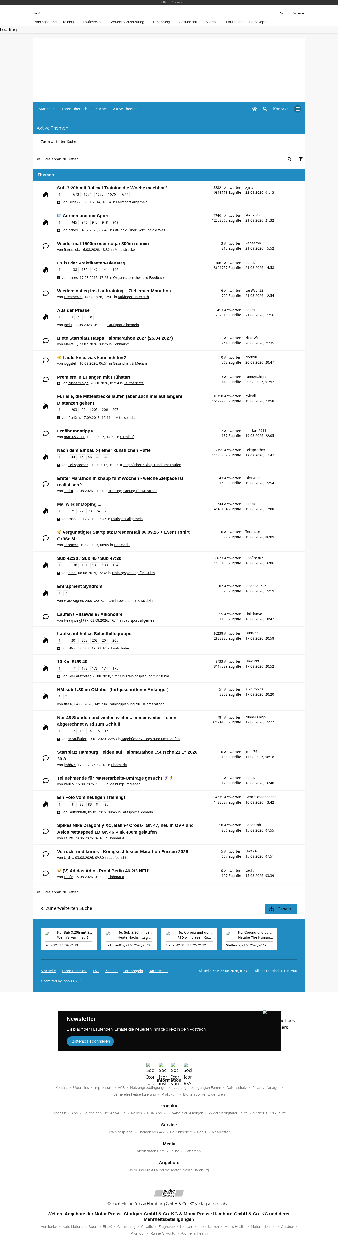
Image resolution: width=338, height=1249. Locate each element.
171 (74, 668)
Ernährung (161, 22)
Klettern (186, 1227)
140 (95, 269)
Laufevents (92, 22)
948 (105, 222)
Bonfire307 (254, 558)
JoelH (68, 325)
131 (85, 565)
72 (82, 511)
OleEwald (252, 478)
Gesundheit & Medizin (130, 363)
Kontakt (61, 1088)
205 (95, 410)
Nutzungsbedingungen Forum (197, 1088)
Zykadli (250, 396)
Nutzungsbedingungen (148, 1088)
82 (82, 804)
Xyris (249, 187)
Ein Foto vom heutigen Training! (91, 797)
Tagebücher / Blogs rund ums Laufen (152, 465)
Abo (75, 1113)
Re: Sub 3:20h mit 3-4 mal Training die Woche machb (74, 932)
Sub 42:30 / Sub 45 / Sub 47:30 (89, 558)
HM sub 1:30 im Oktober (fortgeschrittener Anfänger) (113, 689)
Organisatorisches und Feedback (138, 277)
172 (85, 668)
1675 (100, 194)
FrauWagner (73, 601)
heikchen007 (115, 945)
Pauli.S (69, 784)
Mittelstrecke (125, 249)
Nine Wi (251, 338)
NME (72, 648)
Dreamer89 (73, 297)
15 (98, 731)
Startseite (48, 971)
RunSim (74, 417)
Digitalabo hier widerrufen (204, 1094)
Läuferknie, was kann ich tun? (94, 357)
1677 (124, 194)
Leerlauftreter (79, 676)
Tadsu (68, 491)
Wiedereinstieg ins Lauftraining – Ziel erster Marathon (114, 290)
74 (98, 511)
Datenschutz (158, 971)
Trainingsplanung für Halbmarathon (136, 704)
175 (115, 668)
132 (95, 565)
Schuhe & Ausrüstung (127, 22)
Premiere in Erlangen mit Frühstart (93, 377)
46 (90, 457)
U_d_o (68, 857)
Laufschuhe (120, 648)
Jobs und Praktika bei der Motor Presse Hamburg (169, 1170)
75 (106, 511)
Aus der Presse (73, 310)
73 (90, 511)
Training (67, 22)
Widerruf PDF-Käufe (269, 1113)
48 (106, 457)
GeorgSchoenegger (260, 797)
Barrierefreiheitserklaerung (134, 1094)
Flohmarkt (121, 344)
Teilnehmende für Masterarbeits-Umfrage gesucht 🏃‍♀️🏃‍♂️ (115, 778)
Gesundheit (188, 22)
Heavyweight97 (76, 620)
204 (85, 410)
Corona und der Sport (86, 215)
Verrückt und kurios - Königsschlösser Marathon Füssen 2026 (122, 851)
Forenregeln (133, 971)
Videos (211, 22)
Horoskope (257, 22)
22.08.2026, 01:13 (65, 945)
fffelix (68, 704)
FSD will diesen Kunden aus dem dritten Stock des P (195, 937)
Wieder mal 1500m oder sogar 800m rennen (103, 243)
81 (73, 804)
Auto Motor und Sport (80, 1227)
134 (115, 565)
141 (105, 269)
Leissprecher (78, 465)
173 (95, 668)
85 (106, 804)
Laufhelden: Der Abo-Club (104, 1113)
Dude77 (74, 202)
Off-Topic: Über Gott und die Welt (139, 230)
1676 (112, 194)
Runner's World (163, 1233)
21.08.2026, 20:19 (254, 945)
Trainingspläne (45, 22)
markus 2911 (74, 437)
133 (105, 565)
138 (74, 269)
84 (98, 804)
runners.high (78, 383)
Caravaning (126, 1227)
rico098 (251, 357)
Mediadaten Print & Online (158, 1151)
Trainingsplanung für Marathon (132, 491)
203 (74, 410)
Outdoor (287, 1227)
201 (74, 640)
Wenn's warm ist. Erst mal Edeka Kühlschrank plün (74, 937)
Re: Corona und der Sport (195, 932)
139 (85, 269)
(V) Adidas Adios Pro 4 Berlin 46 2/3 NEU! (106, 870)
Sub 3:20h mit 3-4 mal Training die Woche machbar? (112, 187)
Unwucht (252, 661)
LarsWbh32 (254, 290)
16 (106, 731)
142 (115, 269)
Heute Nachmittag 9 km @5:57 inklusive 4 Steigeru (135, 937)
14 (90, 731)
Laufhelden (235, 22)
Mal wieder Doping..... (80, 504)
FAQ (96, 971)
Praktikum (170, 1094)
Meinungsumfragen (124, 784)
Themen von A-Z (151, 1132)
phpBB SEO (72, 981)
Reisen (136, 1113)
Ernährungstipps (75, 431)
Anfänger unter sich (133, 297)
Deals (201, 1132)
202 (85, 640)
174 (105, 668)
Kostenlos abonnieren (90, 1041)
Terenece (71, 545)
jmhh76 (70, 765)
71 (73, 511)
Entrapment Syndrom (79, 586)
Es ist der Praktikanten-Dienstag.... (93, 263)
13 (82, 731)
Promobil (138, 1233)
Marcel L (70, 344)
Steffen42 (253, 215)
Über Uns (81, 1088)
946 (85, 222)
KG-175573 (254, 689)
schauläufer (77, 739)
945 (74, 222)
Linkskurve (253, 614)
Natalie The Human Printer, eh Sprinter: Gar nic (255, 937)
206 (105, 410)
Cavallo (147, 1227)
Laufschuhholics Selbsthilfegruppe (94, 633)
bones (73, 230)
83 (90, 804)
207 (115, 410)
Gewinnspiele (181, 1132)
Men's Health (234, 1227)
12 (73, 731)
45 (82, 457)
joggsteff (70, 363)
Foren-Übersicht (74, 971)
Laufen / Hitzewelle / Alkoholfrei (90, 614)
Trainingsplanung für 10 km (133, 573)
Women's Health (194, 1233)
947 (95, 222)
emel (72, 573)
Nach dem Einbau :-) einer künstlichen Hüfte (104, 450)
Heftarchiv (193, 1151)
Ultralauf (127, 437)
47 (98, 457)
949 (115, 222)
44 (73, 457)
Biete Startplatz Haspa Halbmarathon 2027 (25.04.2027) (115, 338)
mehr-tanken (208, 1227)
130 (74, 565)
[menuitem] (280, 109)
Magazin (59, 1113)
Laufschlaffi (77, 812)
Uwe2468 (253, 851)
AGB (121, 1088)
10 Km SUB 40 (72, 661)
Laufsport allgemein (131, 202)
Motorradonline (263, 1227)
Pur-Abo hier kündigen (185, 1113)
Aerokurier (49, 1227)
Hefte (163, 2)
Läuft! (68, 838)
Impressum (103, 1088)
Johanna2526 (255, 586)
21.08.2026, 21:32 (193, 945)
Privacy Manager (266, 1088)
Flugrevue (167, 1227)
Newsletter (221, 1132)
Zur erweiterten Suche (58, 141)
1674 (88, 194)
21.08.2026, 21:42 (138, 945)
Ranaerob (71, 249)
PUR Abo (154, 1113)
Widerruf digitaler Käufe (228, 1113)
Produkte (177, 2)
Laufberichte (134, 383)
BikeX (107, 1227)
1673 (75, 194)
